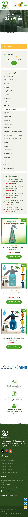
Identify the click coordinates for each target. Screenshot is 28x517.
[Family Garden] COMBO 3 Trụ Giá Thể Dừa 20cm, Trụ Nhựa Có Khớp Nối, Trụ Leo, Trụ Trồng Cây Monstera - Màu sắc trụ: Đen (14, 208)
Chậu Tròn (7, 113)
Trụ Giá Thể (7, 98)
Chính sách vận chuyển (7, 463)
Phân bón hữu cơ (8, 80)
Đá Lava (6, 142)
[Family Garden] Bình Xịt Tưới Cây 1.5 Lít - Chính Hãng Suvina (14, 339)
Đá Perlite (6, 146)
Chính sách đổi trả (6, 466)
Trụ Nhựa (6, 102)
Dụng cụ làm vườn (9, 91)
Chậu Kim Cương (8, 124)
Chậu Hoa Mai (8, 120)
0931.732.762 (6, 485)
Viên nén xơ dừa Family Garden (13, 131)
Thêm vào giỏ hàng (14, 256)
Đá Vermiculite (8, 150)
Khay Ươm (6, 105)
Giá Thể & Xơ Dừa (8, 76)
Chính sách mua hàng (7, 469)
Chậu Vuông (7, 117)
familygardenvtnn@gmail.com (11, 488)
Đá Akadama (7, 161)
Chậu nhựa (7, 87)
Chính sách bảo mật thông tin (9, 472)
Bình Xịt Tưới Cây (11, 109)
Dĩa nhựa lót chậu (9, 168)
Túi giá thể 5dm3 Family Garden (13, 135)
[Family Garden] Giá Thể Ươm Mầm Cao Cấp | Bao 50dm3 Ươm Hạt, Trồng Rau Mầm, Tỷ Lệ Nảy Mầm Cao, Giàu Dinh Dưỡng (15, 194)
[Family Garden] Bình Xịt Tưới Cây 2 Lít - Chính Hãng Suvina (14, 294)
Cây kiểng (6, 94)
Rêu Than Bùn (8, 153)
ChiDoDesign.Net (17, 514)
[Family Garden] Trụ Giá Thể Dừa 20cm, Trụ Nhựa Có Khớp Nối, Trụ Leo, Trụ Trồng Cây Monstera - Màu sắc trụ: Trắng (15, 201)
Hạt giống (6, 83)
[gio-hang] (16, 5)
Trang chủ (11, 15)
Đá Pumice (7, 157)
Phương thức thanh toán (7, 460)
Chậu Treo (7, 128)
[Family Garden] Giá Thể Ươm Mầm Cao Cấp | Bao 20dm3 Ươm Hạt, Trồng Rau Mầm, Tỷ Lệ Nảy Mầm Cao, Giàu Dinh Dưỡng (15, 187)
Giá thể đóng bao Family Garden (13, 139)
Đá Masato (7, 164)
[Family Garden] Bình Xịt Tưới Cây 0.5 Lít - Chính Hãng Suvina (14, 249)
